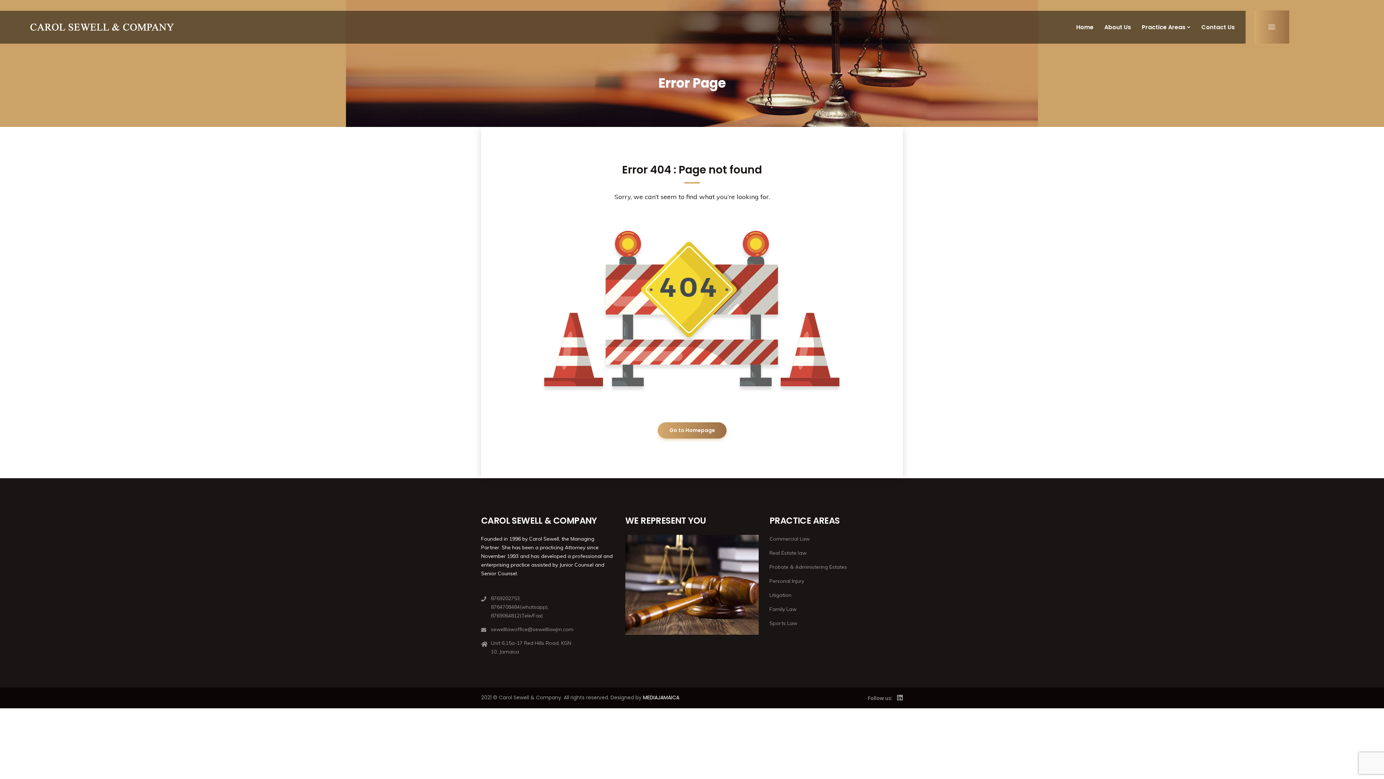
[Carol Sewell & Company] (102, 27)
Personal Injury (786, 581)
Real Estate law (788, 553)
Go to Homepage (692, 430)
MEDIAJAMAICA (661, 697)
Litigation (780, 595)
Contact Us (1218, 27)
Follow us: (880, 698)
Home (1085, 27)
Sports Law (783, 623)
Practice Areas (1163, 27)
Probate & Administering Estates (808, 567)
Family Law (783, 609)
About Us (1117, 27)
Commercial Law (789, 539)
